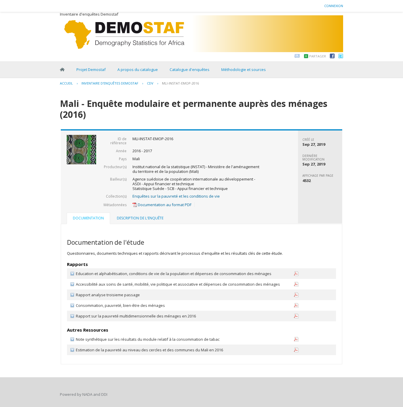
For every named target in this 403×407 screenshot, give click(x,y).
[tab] (88, 219)
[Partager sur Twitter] (340, 56)
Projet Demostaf (91, 69)
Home (62, 69)
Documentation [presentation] (88, 218)
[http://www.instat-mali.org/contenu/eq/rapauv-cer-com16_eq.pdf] (296, 351)
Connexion (333, 6)
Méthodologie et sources (243, 69)
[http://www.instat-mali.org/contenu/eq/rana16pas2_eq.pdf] (296, 285)
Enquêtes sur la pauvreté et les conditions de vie (176, 196)
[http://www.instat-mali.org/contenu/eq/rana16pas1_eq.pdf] (296, 274)
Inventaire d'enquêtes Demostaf (109, 83)
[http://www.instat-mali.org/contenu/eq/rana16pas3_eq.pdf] (296, 296)
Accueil (66, 83)
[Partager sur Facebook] (332, 56)
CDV (150, 83)
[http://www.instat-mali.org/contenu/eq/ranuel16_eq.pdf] (296, 306)
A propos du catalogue (137, 69)
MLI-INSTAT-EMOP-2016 (180, 83)
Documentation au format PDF (164, 204)
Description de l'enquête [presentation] (140, 218)
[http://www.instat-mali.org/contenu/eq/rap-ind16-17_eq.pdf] (296, 317)
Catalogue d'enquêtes (189, 69)
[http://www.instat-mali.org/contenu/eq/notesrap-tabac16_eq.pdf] (296, 340)
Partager (317, 56)
